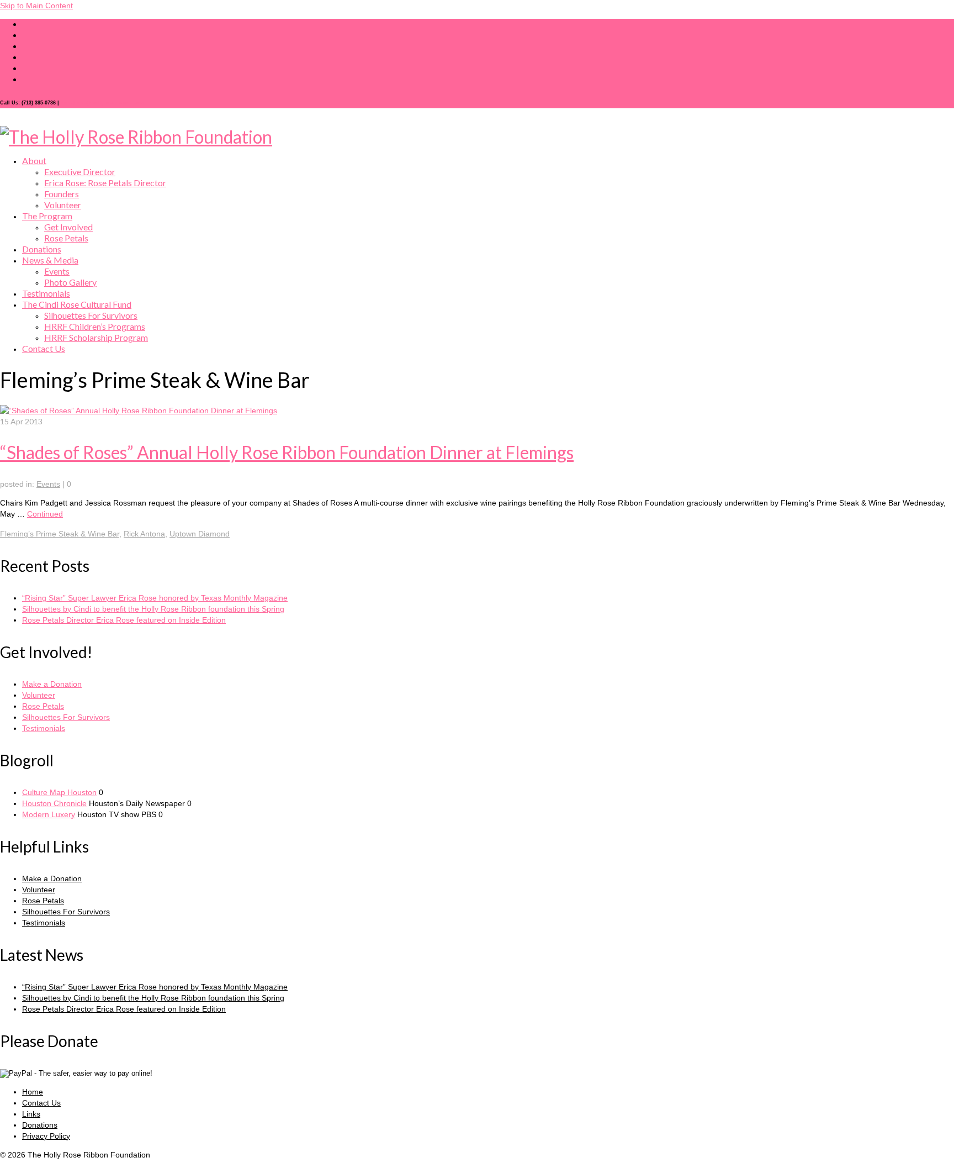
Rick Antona (144, 533)
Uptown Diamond (199, 533)
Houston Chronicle (54, 803)
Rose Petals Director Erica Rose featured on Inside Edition (124, 619)
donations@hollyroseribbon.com (102, 103)
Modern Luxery (48, 814)
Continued (45, 513)
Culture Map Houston (59, 792)
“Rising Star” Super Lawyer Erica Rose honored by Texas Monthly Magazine (155, 597)
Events (48, 484)
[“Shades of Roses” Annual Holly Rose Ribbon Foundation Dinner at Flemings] (138, 410)
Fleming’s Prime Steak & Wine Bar (59, 533)
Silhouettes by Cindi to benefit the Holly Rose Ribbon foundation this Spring (153, 608)
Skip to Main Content (36, 5)
